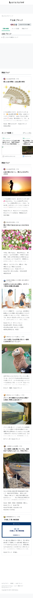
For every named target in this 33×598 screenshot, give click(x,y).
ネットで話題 (15, 28)
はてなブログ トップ (8, 16)
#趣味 (10, 388)
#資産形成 (19, 503)
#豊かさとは (7, 266)
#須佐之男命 (7, 126)
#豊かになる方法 (16, 266)
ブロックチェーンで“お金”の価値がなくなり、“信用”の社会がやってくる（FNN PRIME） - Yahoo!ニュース (11, 142)
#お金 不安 (7, 271)
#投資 (13, 503)
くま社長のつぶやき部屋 (12, 446)
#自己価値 (6, 215)
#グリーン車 (7, 439)
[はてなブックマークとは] (12, 133)
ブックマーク (6, 138)
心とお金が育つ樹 (10, 78)
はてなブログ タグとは (7, 586)
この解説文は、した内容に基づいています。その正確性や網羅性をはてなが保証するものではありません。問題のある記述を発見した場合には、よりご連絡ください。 (10, 37)
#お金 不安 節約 (8, 507)
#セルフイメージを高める (11, 213)
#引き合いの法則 (17, 325)
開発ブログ (20, 586)
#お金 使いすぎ (17, 507)
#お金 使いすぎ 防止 (9, 509)
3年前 (17, 78)
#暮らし (25, 503)
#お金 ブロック (22, 123)
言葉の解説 (6, 28)
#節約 (9, 503)
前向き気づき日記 (10, 222)
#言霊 (16, 329)
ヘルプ (15, 586)
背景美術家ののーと (11, 516)
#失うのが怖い (15, 271)
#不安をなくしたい (9, 269)
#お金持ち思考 (8, 325)
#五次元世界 (23, 271)
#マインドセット (18, 323)
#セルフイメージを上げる (20, 210)
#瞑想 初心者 (7, 273)
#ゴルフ (6, 388)
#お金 (5, 123)
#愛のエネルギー (12, 123)
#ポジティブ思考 (18, 327)
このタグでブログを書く (24, 24)
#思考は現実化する (9, 329)
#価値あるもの (23, 213)
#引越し (15, 552)
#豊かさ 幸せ (23, 264)
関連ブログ (25, 28)
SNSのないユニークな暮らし (13, 336)
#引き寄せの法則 (8, 327)
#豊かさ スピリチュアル (11, 264)
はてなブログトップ (6, 587)
